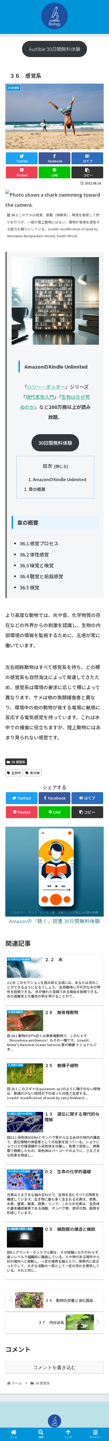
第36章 (35, 772)
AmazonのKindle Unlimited (59, 479)
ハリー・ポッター (46, 386)
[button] (98, 838)
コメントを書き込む (54, 1367)
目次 (47, 465)
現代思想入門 (40, 396)
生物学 (16, 772)
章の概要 (37, 489)
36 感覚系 (18, 762)
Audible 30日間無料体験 (54, 48)
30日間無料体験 (55, 442)
